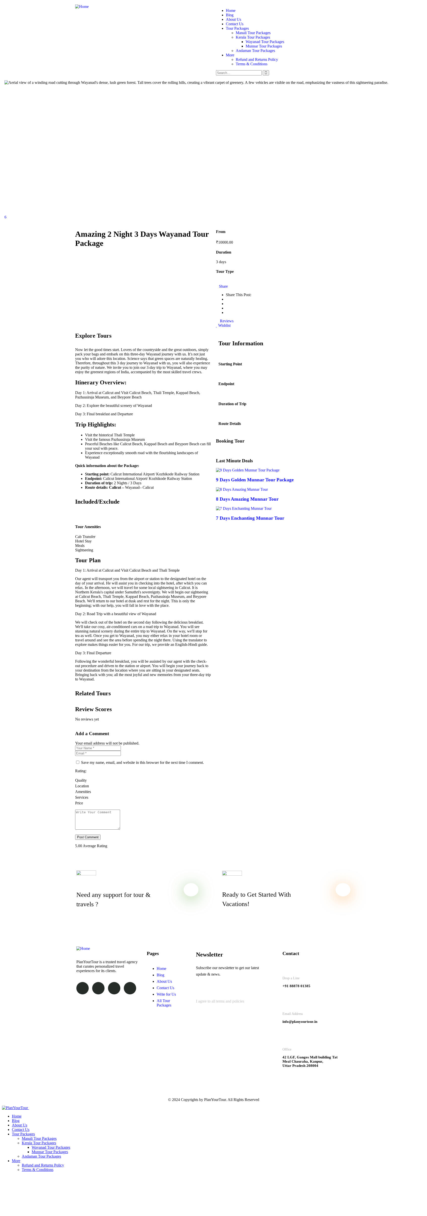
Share (223, 286)
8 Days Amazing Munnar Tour (247, 499)
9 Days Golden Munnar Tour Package (255, 479)
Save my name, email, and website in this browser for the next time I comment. (142, 762)
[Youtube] (130, 988)
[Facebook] (82, 988)
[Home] (82, 6)
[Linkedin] (114, 988)
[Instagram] (98, 988)
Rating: (80, 771)
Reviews (226, 321)
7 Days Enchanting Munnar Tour (250, 518)
